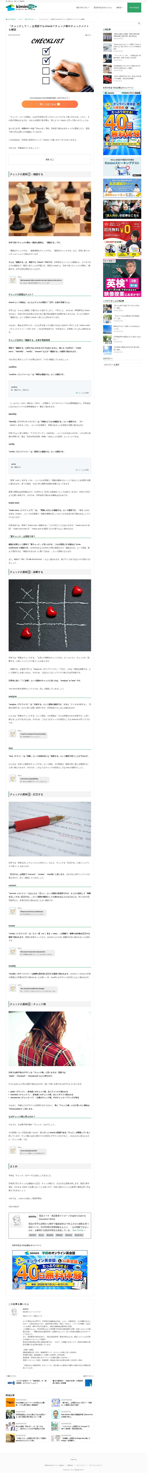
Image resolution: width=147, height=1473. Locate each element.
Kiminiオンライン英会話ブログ (73, 1470)
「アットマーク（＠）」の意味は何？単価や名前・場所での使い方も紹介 (127, 56)
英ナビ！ (79, 393)
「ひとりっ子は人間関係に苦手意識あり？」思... (126, 318)
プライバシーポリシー (96, 1465)
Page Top (73, 1459)
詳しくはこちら (48, 104)
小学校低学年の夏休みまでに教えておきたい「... (127, 339)
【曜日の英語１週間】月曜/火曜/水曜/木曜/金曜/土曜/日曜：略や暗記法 (127, 35)
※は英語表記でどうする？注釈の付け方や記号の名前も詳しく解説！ (127, 67)
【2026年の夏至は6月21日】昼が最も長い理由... (127, 349)
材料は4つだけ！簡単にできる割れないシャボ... (127, 328)
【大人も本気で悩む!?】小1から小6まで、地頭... (126, 308)
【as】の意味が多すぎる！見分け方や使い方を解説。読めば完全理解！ (127, 77)
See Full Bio (77, 1230)
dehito (89, 35)
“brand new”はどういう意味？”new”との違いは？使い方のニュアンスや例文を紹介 (127, 46)
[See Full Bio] (84, 1230)
